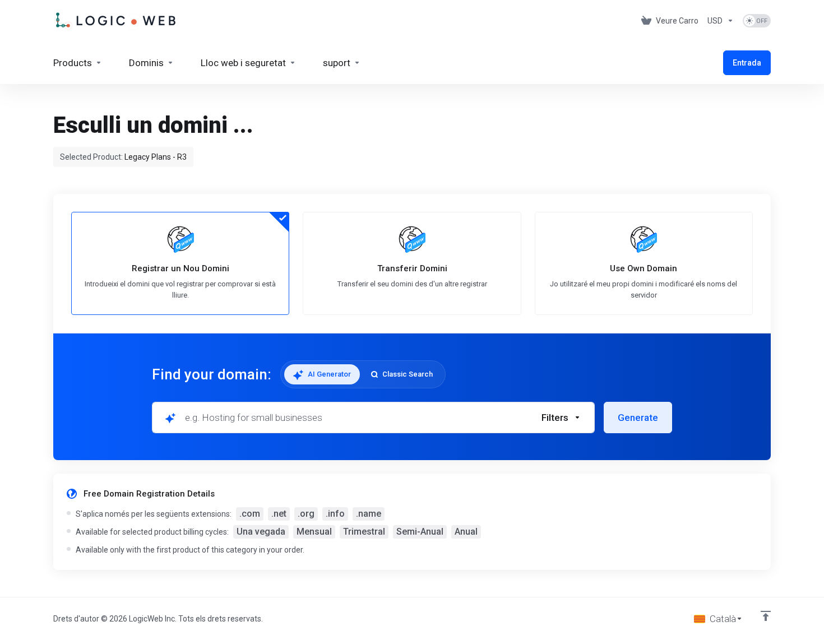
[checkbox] (615, 465)
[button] (561, 417)
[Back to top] (766, 615)
